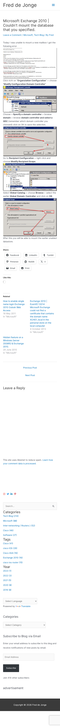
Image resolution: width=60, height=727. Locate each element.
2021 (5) (7, 580)
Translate (25, 606)
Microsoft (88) (10, 521)
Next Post (30, 375)
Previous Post (30, 367)
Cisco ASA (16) (10, 553)
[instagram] (4, 494)
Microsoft (28, 35)
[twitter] (8, 494)
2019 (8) (7, 590)
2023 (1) (7, 571)
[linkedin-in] (11, 494)
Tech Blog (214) (11, 516)
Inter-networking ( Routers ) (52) (19, 525)
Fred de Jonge (20, 5)
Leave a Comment (12, 35)
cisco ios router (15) (13, 562)
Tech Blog (39, 35)
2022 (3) (7, 575)
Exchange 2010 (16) (13, 557)
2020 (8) (7, 585)
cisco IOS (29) (10, 548)
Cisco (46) (8, 530)
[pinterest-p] (15, 494)
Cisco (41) (8, 543)
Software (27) (10, 535)
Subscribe (11, 668)
